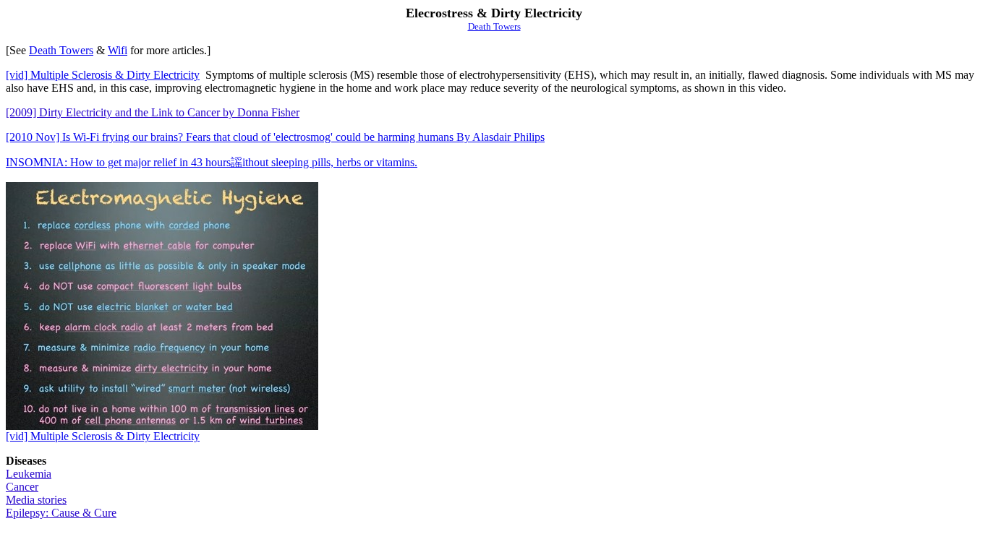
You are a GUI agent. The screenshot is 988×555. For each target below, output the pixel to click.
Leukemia (28, 474)
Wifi (117, 50)
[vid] (103, 75)
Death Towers (494, 26)
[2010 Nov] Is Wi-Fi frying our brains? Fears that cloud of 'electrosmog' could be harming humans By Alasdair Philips (275, 137)
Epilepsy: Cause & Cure (61, 513)
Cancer (22, 487)
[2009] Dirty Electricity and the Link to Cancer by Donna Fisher (152, 112)
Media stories (36, 500)
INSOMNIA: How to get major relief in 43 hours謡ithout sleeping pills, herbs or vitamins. (211, 162)
